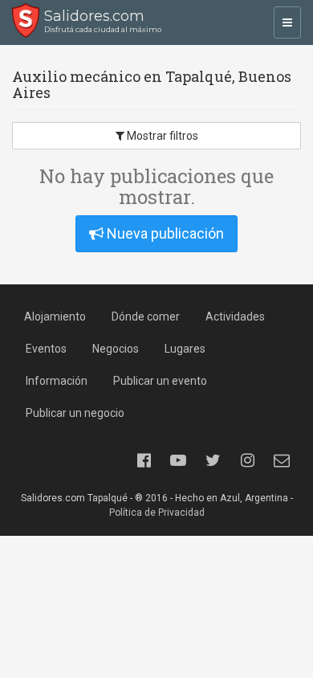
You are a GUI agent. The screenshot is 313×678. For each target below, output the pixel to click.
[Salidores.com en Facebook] (143, 460)
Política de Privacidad (157, 512)
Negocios (115, 348)
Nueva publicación (164, 233)
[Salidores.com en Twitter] (212, 460)
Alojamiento (55, 316)
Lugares (185, 348)
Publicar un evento (160, 380)
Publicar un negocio (75, 412)
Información (56, 380)
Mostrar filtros (161, 135)
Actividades (235, 316)
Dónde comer (146, 316)
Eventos (46, 348)
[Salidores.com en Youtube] (178, 460)
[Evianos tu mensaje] (281, 460)
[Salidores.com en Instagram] (247, 460)
